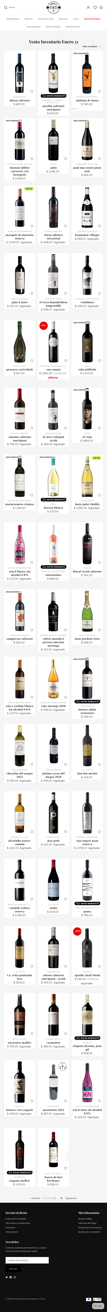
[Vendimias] (87, 274)
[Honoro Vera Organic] (19, 1082)
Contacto (10, 1227)
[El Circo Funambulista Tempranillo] (53, 274)
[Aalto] (53, 139)
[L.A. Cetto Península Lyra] (19, 947)
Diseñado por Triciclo (36, 1299)
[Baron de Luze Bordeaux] (53, 1149)
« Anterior (35, 1198)
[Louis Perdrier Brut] (87, 611)
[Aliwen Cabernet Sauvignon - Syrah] (53, 947)
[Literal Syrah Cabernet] (87, 543)
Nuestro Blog (85, 1218)
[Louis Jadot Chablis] (87, 476)
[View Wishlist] (95, 7)
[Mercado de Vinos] (53, 7)
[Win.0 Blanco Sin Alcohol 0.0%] (19, 543)
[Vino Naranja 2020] (53, 678)
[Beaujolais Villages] (87, 207)
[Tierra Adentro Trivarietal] (53, 207)
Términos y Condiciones (18, 1223)
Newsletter (73, 27)
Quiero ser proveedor (89, 1232)
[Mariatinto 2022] (53, 1082)
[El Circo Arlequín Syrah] (53, 409)
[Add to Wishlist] (32, 91)
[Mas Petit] (53, 812)
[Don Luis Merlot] (87, 745)
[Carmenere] (53, 1014)
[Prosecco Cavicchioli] (19, 341)
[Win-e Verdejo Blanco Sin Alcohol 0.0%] (19, 678)
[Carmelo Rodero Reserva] (19, 880)
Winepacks (13, 19)
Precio (29, 19)
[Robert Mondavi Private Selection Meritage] (53, 611)
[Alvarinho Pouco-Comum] (19, 812)
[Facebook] (11, 1277)
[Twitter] (7, 1277)
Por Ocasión (53, 27)
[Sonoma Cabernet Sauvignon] (19, 409)
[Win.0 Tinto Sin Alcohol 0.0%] (87, 1082)
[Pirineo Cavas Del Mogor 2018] (53, 745)
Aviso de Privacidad (16, 1218)
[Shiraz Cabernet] (19, 72)
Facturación (12, 1232)
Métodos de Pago (87, 1223)
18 (61, 1198)
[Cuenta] (88, 7)
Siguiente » (71, 1198)
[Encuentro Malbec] (19, 1014)
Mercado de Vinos (19, 1299)
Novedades (33, 27)
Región (63, 19)
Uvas (76, 19)
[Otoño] (53, 880)
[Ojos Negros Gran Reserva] (87, 812)
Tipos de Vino (46, 19)
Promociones (92, 19)
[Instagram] (15, 1277)
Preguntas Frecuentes (89, 1227)
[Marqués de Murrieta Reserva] (19, 207)
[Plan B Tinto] (19, 274)
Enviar (13, 1269)
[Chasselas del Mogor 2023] (19, 745)
